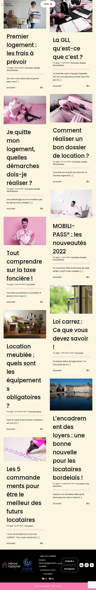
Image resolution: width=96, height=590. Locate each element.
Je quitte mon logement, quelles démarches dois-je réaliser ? (23, 157)
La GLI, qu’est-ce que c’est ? (68, 48)
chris (11, 68)
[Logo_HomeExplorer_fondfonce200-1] (11, 562)
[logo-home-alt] (7, 3)
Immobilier (29, 68)
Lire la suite (11, 87)
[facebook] (92, 565)
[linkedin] (81, 565)
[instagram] (87, 565)
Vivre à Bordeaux (34, 411)
